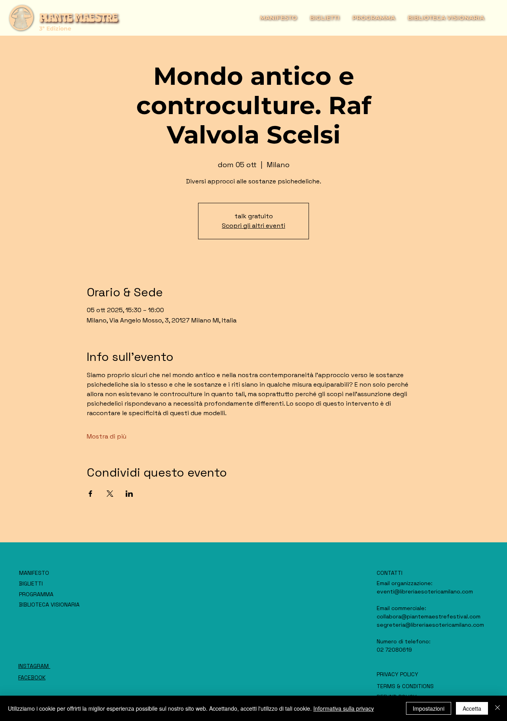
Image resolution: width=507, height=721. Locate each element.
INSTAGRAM (34, 666)
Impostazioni (428, 708)
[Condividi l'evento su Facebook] (90, 493)
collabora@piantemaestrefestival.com (428, 616)
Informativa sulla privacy (343, 708)
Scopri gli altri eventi (253, 225)
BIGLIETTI (31, 583)
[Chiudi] (497, 708)
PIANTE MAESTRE (78, 18)
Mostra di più (106, 436)
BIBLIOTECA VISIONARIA (49, 604)
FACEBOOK (32, 677)
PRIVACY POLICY (397, 674)
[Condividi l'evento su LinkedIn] (129, 493)
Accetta (472, 708)
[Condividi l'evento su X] (110, 493)
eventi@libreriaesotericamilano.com (425, 591)
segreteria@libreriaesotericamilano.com (430, 624)
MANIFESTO (34, 572)
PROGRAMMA (36, 594)
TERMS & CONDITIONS (405, 686)
